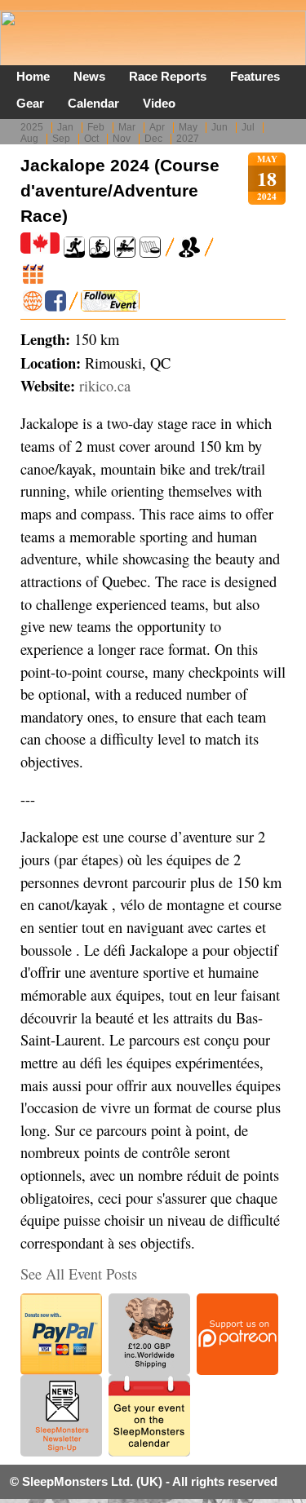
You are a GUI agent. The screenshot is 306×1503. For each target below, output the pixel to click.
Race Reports (167, 76)
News (89, 76)
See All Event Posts (78, 1274)
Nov (122, 138)
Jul (248, 127)
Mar (126, 127)
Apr (157, 127)
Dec (153, 138)
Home (33, 76)
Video (159, 103)
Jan (65, 127)
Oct (91, 138)
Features (255, 76)
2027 (187, 138)
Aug (29, 138)
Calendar (93, 103)
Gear (30, 103)
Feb (95, 127)
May (188, 127)
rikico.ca (105, 386)
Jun (219, 127)
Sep (61, 138)
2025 (31, 127)
